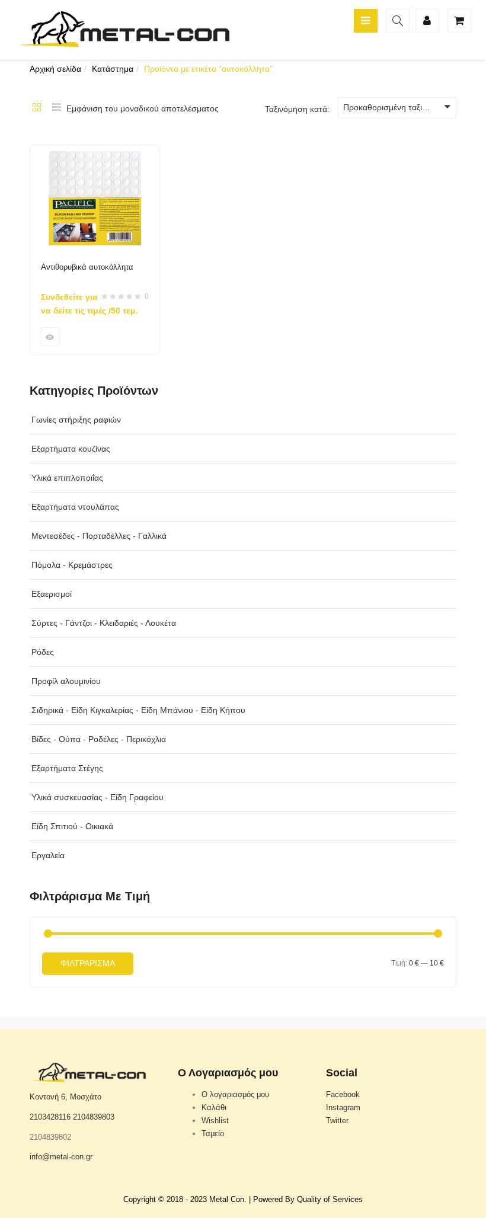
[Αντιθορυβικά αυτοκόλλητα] (95, 152)
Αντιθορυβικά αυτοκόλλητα (87, 267)
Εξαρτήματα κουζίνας (70, 448)
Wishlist (215, 1120)
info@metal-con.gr (61, 1156)
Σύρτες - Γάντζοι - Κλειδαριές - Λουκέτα (103, 623)
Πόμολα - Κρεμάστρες (72, 565)
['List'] (56, 108)
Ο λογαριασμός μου (235, 1094)
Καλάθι (214, 1107)
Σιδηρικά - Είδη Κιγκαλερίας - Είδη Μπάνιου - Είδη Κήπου (138, 710)
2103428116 (50, 1116)
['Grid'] (37, 108)
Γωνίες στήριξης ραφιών (76, 419)
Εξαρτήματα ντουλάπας (75, 507)
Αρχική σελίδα (55, 68)
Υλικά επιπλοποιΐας (67, 477)
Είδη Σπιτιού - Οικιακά (72, 826)
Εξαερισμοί (51, 594)
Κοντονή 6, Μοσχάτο (65, 1096)
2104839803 (93, 1116)
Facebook (343, 1094)
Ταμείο (213, 1133)
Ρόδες (42, 652)
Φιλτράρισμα (87, 963)
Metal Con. (228, 1199)
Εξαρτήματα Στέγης (67, 768)
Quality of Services (330, 1199)
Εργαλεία (48, 855)
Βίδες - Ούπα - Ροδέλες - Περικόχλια (98, 739)
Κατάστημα (112, 68)
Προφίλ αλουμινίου (66, 681)
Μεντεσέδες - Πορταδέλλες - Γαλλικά (99, 536)
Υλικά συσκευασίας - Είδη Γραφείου (97, 797)
